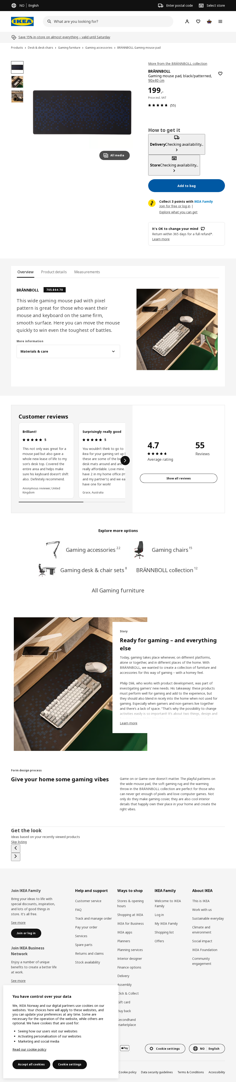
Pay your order (86, 927)
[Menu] (220, 21)
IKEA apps (124, 932)
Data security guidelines (157, 1072)
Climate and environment (201, 929)
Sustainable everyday (208, 918)
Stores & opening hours (130, 903)
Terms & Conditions (190, 1072)
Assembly (124, 984)
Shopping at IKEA (130, 915)
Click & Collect (128, 993)
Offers (159, 941)
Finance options (129, 967)
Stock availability (87, 962)
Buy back (124, 1011)
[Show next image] (124, 112)
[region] (82, 112)
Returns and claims (89, 953)
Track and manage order (93, 918)
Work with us (202, 909)
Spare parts (83, 944)
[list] (72, 460)
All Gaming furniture (118, 590)
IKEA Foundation (204, 950)
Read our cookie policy (29, 1049)
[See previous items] (15, 848)
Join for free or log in (174, 206)
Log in (159, 915)
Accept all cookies (31, 1064)
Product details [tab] (54, 271)
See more (18, 922)
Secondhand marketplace (126, 1022)
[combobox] (107, 21)
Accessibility (217, 1072)
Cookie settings (69, 1064)
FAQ (78, 909)
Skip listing (19, 842)
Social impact (202, 941)
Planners (123, 941)
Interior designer (129, 958)
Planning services (130, 950)
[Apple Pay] (124, 1048)
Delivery (123, 976)
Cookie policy (127, 1072)
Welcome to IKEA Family (168, 903)
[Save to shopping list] (220, 73)
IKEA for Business (130, 923)
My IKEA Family (166, 923)
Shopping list (164, 932)
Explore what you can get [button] (178, 212)
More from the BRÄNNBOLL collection (177, 63)
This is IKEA (200, 901)
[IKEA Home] (22, 21)
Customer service (88, 901)
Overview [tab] (26, 271)
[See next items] (125, 460)
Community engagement (201, 961)
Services (81, 936)
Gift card (123, 1002)
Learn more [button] (161, 239)
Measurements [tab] (87, 271)
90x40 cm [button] (156, 80)
